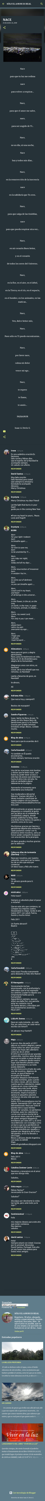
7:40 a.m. (27, 1153)
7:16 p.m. (27, 1237)
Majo (13, 1040)
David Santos (17, 474)
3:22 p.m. (19, 875)
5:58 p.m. (25, 892)
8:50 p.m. (23, 527)
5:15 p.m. (27, 474)
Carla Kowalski (18, 750)
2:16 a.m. (30, 714)
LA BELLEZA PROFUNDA (11, 1362)
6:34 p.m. (23, 854)
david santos (17, 1237)
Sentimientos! (17, 1214)
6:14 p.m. (27, 738)
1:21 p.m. (20, 451)
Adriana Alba (17, 696)
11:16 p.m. (28, 1214)
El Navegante (17, 982)
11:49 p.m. (23, 767)
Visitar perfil (19, 1331)
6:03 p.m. (20, 1040)
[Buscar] (41, 4)
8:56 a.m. (36, 1168)
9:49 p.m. (29, 968)
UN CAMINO (6, 1403)
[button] (4, 27)
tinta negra (16, 1186)
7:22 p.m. (23, 497)
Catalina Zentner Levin (21, 1168)
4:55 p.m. (29, 1019)
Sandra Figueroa (18, 714)
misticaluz (16, 892)
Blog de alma (17, 738)
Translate (21, 1307)
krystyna (15, 497)
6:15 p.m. (29, 750)
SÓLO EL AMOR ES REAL (19, 4)
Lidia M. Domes (18, 1019)
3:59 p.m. (26, 649)
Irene (13, 451)
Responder (16, 469)
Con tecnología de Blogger (24, 1493)
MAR (13, 875)
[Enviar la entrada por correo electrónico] (4, 432)
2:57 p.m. (25, 1186)
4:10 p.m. (27, 983)
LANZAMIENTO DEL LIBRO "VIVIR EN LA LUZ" (20, 1444)
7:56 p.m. (27, 696)
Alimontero (16, 649)
